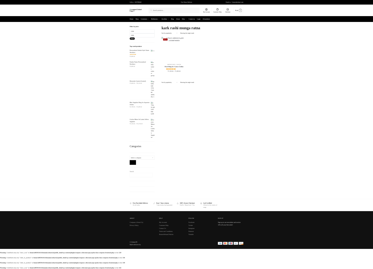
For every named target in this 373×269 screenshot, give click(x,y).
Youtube (191, 234)
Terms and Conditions (166, 231)
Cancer (178, 64)
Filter (132, 38)
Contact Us (162, 228)
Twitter (190, 225)
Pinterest (191, 231)
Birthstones (171, 64)
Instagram (191, 228)
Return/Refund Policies (166, 234)
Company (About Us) (136, 222)
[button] (171, 69)
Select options (174, 75)
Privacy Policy (134, 225)
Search (132, 171)
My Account (206, 12)
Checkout (227, 12)
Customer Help (217, 12)
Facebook (191, 222)
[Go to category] (133, 162)
